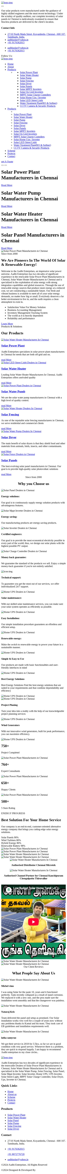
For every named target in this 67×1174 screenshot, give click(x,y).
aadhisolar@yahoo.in (17, 47)
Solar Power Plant (29, 72)
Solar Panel (13, 1120)
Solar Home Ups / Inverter (33, 97)
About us (12, 1094)
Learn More (7, 323)
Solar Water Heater (29, 75)
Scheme (11, 150)
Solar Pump (25, 78)
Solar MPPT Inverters (30, 89)
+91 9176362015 (15, 42)
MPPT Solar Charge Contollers (35, 94)
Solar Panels (26, 86)
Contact (11, 156)
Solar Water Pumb (13, 391)
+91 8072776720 (15, 1154)
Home (10, 64)
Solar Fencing (27, 80)
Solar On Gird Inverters (31, 92)
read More (6, 359)
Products (11, 69)
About (10, 66)
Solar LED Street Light (31, 100)
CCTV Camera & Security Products (37, 106)
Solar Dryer (25, 83)
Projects (11, 153)
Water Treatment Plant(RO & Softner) (38, 103)
